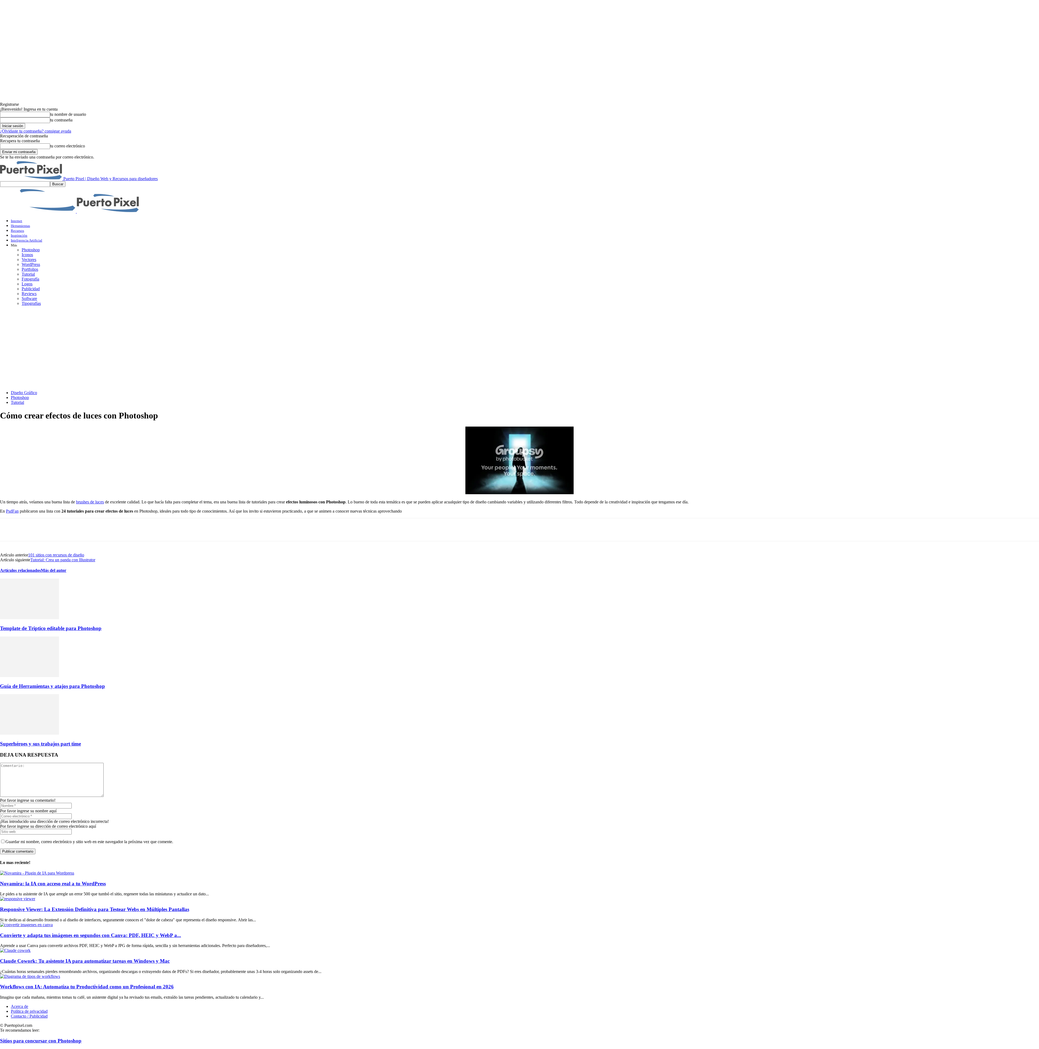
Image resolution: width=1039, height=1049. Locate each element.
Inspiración (19, 235)
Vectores (29, 259)
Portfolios (30, 269)
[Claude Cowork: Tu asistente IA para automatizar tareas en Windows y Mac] (15, 950)
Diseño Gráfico (24, 392)
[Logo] (38, 211)
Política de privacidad (29, 1011)
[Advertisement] (519, 348)
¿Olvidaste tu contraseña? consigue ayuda (35, 131)
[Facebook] (9, 529)
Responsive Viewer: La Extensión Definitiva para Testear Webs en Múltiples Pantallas (94, 909)
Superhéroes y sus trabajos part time (40, 744)
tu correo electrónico (67, 146)
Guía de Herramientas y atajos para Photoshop (52, 686)
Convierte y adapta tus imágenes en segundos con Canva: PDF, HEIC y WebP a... (90, 935)
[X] (28, 529)
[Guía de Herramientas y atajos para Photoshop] (29, 675)
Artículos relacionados (20, 570)
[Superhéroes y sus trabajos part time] (29, 733)
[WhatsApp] (67, 529)
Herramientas (20, 226)
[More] (106, 529)
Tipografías (31, 303)
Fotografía (30, 279)
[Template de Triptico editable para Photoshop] (29, 617)
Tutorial (28, 274)
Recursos (17, 231)
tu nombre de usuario (68, 114)
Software (29, 298)
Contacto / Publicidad (29, 1016)
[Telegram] (87, 529)
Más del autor (53, 570)
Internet (16, 221)
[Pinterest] (48, 529)
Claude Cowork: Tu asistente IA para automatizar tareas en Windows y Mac (85, 961)
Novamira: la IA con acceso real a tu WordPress (53, 883)
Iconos (27, 254)
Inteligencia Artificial (26, 240)
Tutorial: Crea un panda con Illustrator (62, 560)
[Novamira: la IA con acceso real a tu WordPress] (37, 873)
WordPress (31, 264)
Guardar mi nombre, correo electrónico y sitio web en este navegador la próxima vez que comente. (89, 841)
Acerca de (19, 1006)
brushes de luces (90, 502)
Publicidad (31, 288)
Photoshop (31, 250)
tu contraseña (61, 120)
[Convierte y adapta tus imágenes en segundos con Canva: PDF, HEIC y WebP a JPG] (26, 924)
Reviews (29, 293)
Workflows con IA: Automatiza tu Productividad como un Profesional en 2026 (87, 986)
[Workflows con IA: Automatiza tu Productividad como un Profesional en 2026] (30, 976)
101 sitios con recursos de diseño (56, 555)
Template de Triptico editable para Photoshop (50, 628)
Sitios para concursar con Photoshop (40, 1041)
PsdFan (12, 511)
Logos (27, 284)
